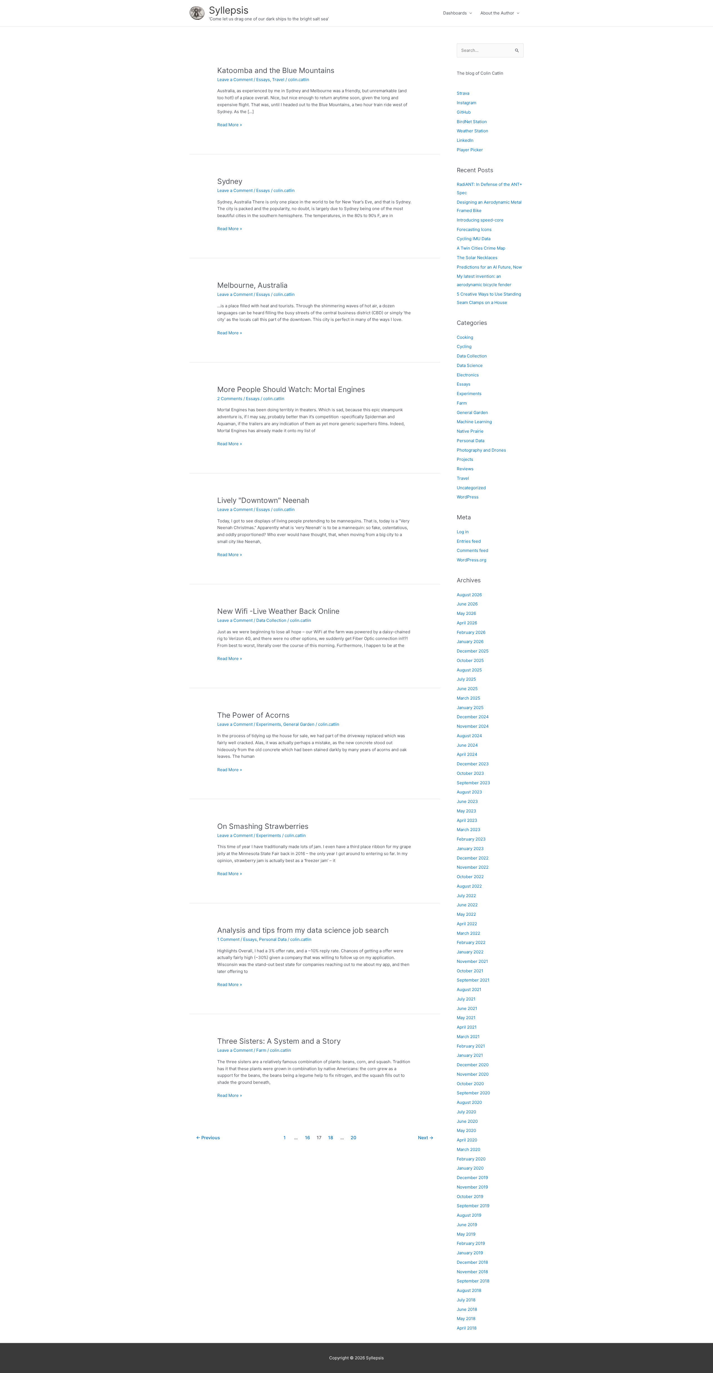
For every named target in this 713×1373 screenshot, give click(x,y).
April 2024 (467, 754)
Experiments (268, 724)
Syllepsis (228, 10)
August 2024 (469, 735)
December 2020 (473, 1064)
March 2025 (468, 698)
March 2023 (468, 829)
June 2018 (467, 1309)
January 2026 (470, 641)
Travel (278, 79)
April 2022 (467, 923)
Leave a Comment (235, 79)
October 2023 (470, 773)
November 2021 (472, 961)
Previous (208, 1137)
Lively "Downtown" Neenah (263, 500)
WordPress (467, 497)
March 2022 (468, 933)
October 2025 (470, 660)
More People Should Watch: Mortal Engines (291, 389)
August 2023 (469, 792)
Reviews (465, 468)
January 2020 (470, 1168)
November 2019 (472, 1187)
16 (307, 1137)
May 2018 (466, 1318)
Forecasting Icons (474, 229)
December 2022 (473, 858)
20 (353, 1137)
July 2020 (466, 1111)
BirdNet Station (472, 121)
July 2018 (466, 1300)
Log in (463, 531)
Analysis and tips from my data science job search (303, 930)
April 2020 (467, 1140)
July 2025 (466, 679)
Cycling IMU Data (473, 238)
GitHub (464, 112)
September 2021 (473, 980)
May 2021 (466, 1017)
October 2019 (470, 1196)
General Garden (298, 724)
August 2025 (469, 670)
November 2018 (472, 1271)
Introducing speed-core (480, 220)
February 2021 (471, 1046)
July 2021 (466, 999)
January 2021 (470, 1055)
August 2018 (469, 1290)
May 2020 (466, 1130)
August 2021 (469, 989)
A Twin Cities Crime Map (481, 248)
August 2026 (469, 594)
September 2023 (473, 782)
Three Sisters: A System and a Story (279, 1041)
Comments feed (472, 550)
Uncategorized (471, 487)
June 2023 (467, 801)
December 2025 (473, 651)
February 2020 (471, 1159)
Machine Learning (474, 421)
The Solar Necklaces (477, 257)
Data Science (470, 365)
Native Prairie (470, 431)
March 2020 (468, 1149)
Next (425, 1137)
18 (330, 1137)
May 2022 (466, 914)
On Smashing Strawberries (263, 826)
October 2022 (470, 876)
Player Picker (470, 149)
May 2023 (466, 811)
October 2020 (470, 1083)
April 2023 (467, 820)
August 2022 (469, 886)
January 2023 (470, 848)
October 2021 (470, 970)
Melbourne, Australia (252, 285)
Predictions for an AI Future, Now (489, 267)
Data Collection (271, 620)
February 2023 (471, 839)
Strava (463, 93)
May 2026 (466, 613)
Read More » (229, 125)
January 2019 (470, 1252)
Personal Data (273, 939)
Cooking (465, 337)
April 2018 (467, 1328)
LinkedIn (465, 140)
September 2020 (473, 1093)
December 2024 (473, 716)
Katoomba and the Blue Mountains (275, 70)
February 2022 (471, 942)
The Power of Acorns (253, 715)
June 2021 (467, 1008)
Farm (261, 1050)
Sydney (229, 181)
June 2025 (467, 688)
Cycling (464, 346)
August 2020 (469, 1102)
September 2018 (473, 1281)
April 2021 (467, 1027)
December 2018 (472, 1262)
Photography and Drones (481, 450)
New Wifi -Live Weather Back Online (278, 611)
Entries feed (469, 541)
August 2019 (469, 1215)
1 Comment (228, 939)
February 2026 (471, 632)
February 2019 (471, 1243)
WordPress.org (471, 560)
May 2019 (466, 1234)
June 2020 (467, 1121)
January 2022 (470, 952)
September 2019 (473, 1205)
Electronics (468, 375)
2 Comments (229, 398)
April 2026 (467, 622)
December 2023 (473, 763)
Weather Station (472, 130)
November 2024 (473, 726)
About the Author (497, 13)
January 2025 (470, 707)
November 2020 (473, 1074)
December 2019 (472, 1177)
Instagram (466, 102)
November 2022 (473, 867)
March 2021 (468, 1036)
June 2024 (467, 745)
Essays (263, 79)
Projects (465, 459)
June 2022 (467, 904)
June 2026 (467, 604)
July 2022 (466, 895)
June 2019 (467, 1224)
